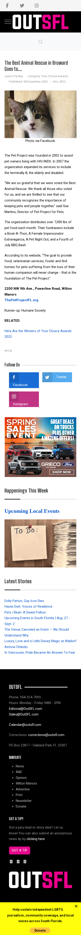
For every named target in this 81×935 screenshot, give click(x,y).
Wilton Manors (26, 783)
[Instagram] (36, 6)
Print (19, 795)
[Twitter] (22, 6)
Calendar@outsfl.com (25, 725)
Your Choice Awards (54, 76)
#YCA (8, 350)
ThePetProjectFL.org (21, 300)
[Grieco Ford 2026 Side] (40, 447)
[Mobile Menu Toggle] (7, 22)
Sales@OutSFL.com (23, 714)
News (20, 766)
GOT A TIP (19, 850)
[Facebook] (7, 6)
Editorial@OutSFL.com (25, 709)
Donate (21, 806)
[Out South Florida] (41, 22)
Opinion (21, 778)
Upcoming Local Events (32, 511)
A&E (19, 772)
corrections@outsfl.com (46, 735)
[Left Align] (76, 906)
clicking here (36, 839)
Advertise (23, 789)
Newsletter (24, 801)
